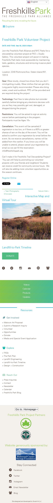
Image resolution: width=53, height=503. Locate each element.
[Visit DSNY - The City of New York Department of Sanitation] (26, 440)
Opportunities (10, 332)
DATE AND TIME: (9, 46)
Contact (7, 383)
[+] (40, 501)
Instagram (18, 481)
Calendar (26, 288)
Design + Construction (14, 365)
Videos (27, 284)
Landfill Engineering (13, 359)
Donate (10, 256)
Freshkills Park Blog (12, 392)
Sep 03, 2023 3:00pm (17, 46)
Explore (10, 26)
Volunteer (8, 329)
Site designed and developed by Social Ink (25, 501)
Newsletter (8, 386)
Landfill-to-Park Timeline (16, 247)
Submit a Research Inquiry (15, 325)
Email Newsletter (21, 487)
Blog (16, 493)
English (34, 2)
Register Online (9, 178)
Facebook (18, 470)
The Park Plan (10, 356)
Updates (26, 297)
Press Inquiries (10, 380)
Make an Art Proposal (13, 322)
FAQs (6, 353)
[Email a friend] (19, 184)
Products (26, 293)
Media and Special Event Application (20, 338)
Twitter (17, 476)
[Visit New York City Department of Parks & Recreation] (26, 428)
